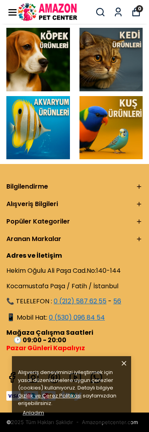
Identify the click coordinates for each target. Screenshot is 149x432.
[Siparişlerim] (118, 12)
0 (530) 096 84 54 (77, 317)
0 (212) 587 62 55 (80, 301)
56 (117, 301)
